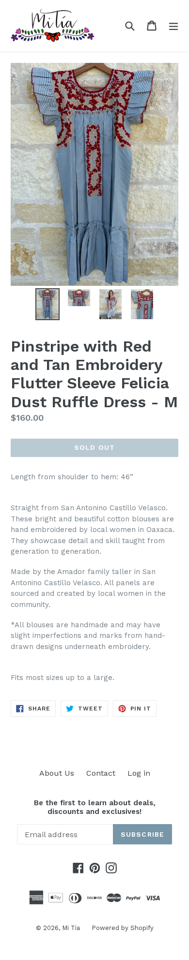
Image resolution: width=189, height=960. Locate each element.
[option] (47, 304)
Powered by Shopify (123, 927)
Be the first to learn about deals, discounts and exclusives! (95, 807)
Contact (100, 773)
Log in (138, 773)
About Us (56, 773)
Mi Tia (72, 927)
